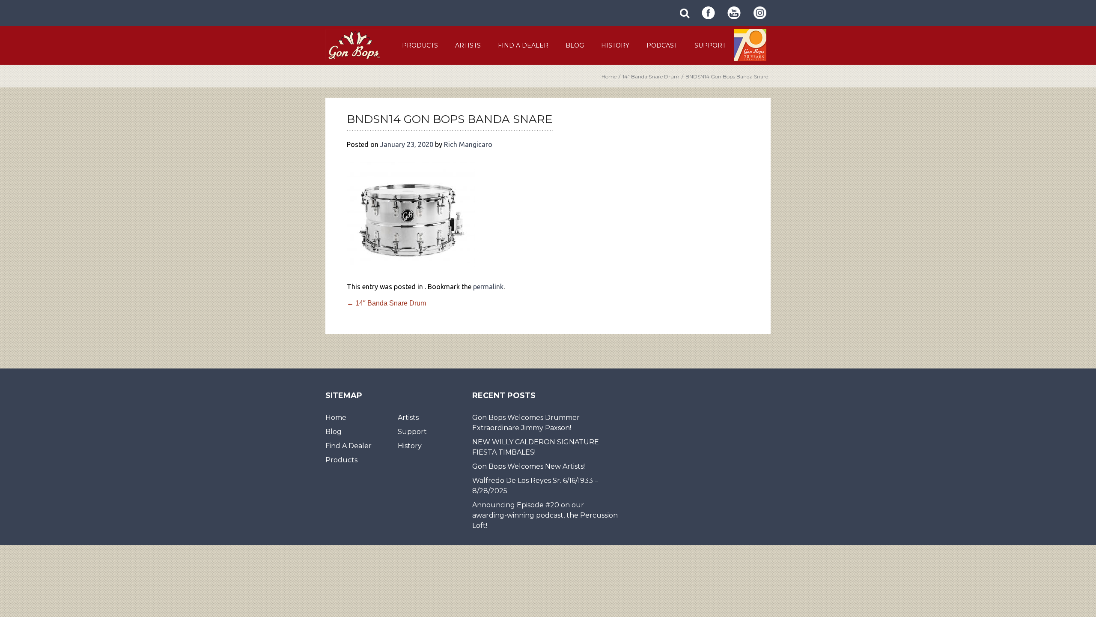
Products (420, 45)
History (615, 45)
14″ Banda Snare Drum (650, 76)
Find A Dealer (523, 45)
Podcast (661, 45)
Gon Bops (353, 44)
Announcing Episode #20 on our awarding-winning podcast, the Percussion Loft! (545, 515)
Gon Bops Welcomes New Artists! (528, 466)
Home (609, 76)
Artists (468, 45)
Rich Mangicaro (468, 144)
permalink (488, 287)
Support (710, 45)
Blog (575, 45)
